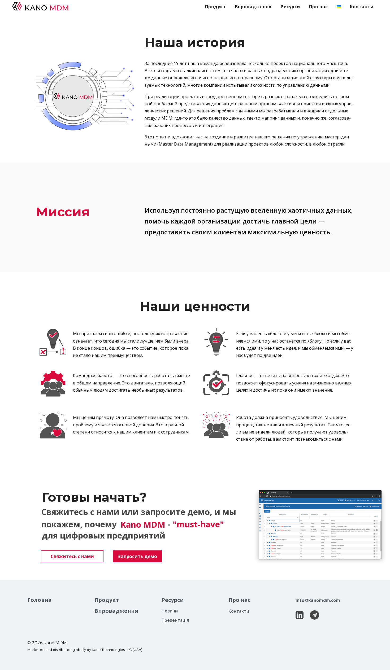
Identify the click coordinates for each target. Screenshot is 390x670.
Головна (39, 599)
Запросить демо (137, 556)
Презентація (175, 620)
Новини (170, 611)
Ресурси (173, 599)
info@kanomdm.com (318, 600)
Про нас (239, 599)
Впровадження (116, 610)
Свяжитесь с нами (72, 556)
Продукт (106, 599)
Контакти (238, 611)
